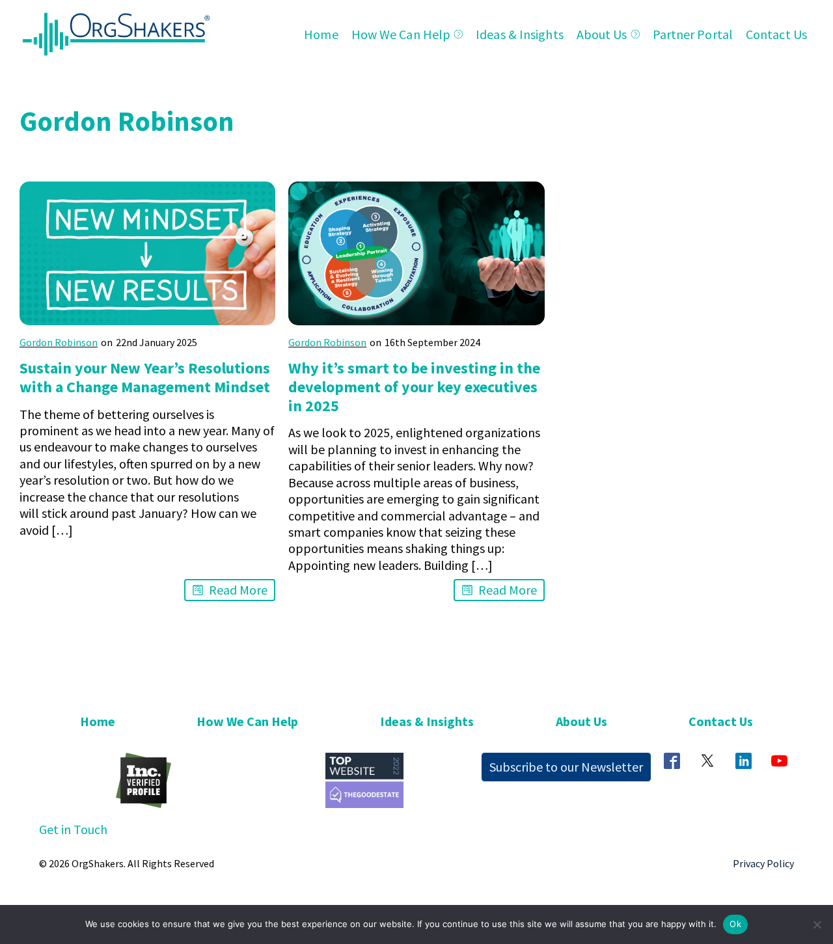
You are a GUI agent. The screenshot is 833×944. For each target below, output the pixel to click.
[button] (229, 589)
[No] (816, 924)
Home (321, 34)
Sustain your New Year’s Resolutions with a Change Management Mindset (145, 377)
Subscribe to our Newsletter (566, 767)
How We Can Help (401, 34)
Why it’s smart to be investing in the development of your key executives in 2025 (414, 387)
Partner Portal (693, 34)
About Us (602, 34)
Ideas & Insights (520, 34)
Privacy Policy (763, 863)
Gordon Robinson (59, 342)
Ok (735, 924)
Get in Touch (73, 829)
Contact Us (776, 34)
